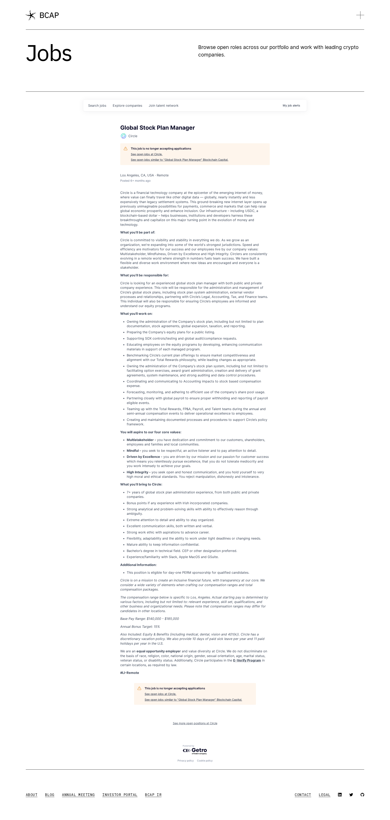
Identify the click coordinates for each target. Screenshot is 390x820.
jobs (97, 105)
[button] (360, 15)
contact (303, 794)
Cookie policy (205, 760)
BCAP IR (153, 794)
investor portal (120, 794)
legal (324, 794)
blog (49, 794)
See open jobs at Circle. (146, 154)
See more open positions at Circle (195, 723)
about (32, 794)
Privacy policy (186, 760)
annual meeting (78, 794)
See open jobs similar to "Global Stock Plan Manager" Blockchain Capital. (179, 159)
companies (127, 105)
